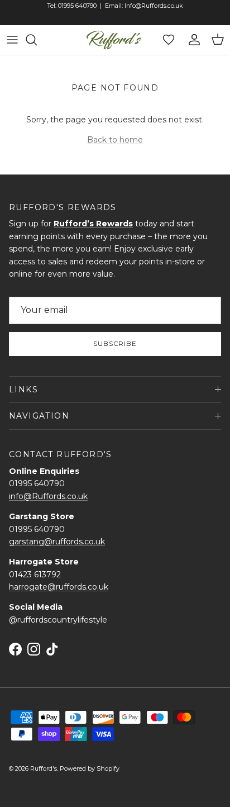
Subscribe (115, 343)
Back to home (115, 140)
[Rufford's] (114, 40)
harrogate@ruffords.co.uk (58, 587)
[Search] (37, 39)
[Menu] (12, 39)
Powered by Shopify (89, 768)
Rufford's (43, 768)
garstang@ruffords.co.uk (57, 542)
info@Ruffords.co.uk (48, 496)
